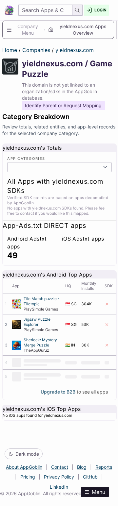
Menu (98, 492)
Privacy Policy (59, 477)
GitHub (90, 477)
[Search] (77, 10)
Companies (37, 50)
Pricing (27, 477)
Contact (59, 467)
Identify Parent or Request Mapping (63, 105)
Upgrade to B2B (58, 392)
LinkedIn (59, 487)
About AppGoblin (24, 467)
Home (9, 50)
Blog (82, 467)
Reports (103, 467)
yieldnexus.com (74, 50)
